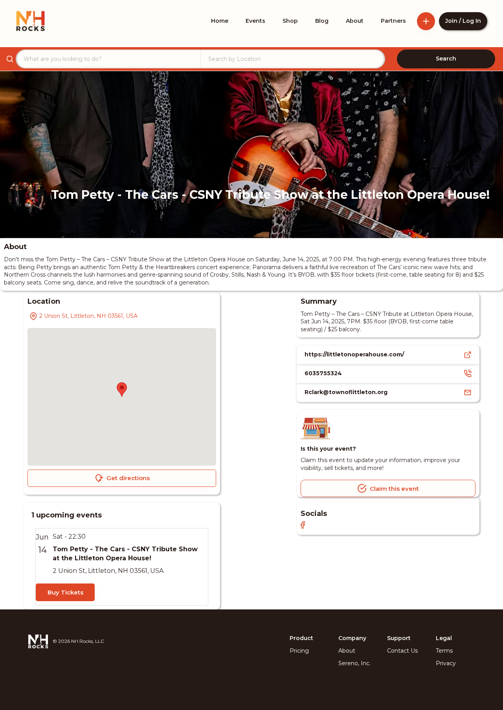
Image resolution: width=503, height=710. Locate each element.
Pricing (299, 650)
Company (352, 638)
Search (446, 58)
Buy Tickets (65, 592)
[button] (122, 389)
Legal (444, 638)
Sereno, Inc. (354, 663)
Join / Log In (463, 20)
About (346, 650)
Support (399, 638)
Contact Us (402, 650)
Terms (444, 650)
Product (301, 638)
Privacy (446, 663)
